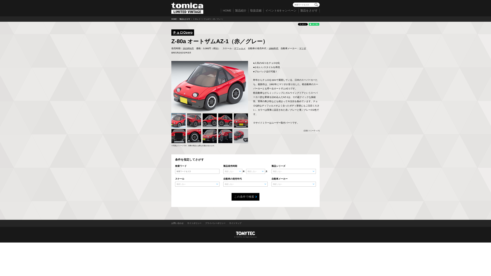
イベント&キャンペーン (281, 10)
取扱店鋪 (255, 10)
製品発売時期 (230, 166)
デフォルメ (240, 48)
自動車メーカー (280, 179)
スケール (179, 179)
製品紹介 (240, 10)
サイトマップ (235, 223)
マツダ (302, 48)
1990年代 (273, 48)
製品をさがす (309, 10)
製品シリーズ (278, 166)
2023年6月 (188, 48)
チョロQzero (183, 32)
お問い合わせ (177, 223)
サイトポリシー (194, 223)
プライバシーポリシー (215, 223)
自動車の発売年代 (232, 179)
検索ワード (181, 166)
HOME (227, 10)
